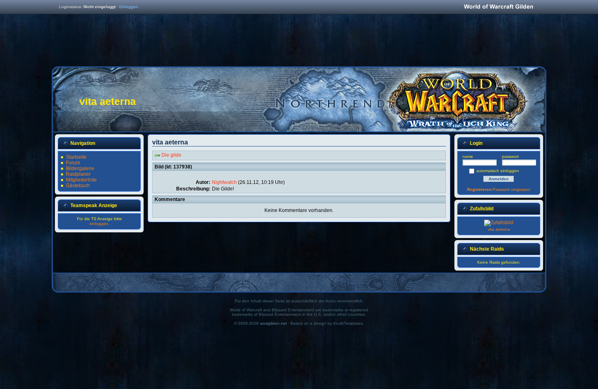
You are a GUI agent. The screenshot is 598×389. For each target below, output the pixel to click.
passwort (510, 156)
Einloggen (128, 6)
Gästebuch (78, 185)
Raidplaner (78, 174)
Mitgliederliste (81, 180)
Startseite (76, 157)
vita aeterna (499, 229)
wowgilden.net (273, 323)
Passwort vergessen (511, 189)
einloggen (98, 223)
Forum (73, 163)
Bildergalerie (80, 168)
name (468, 156)
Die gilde (171, 155)
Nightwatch (224, 182)
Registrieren (479, 189)
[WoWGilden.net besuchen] (498, 7)
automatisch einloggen (497, 170)
